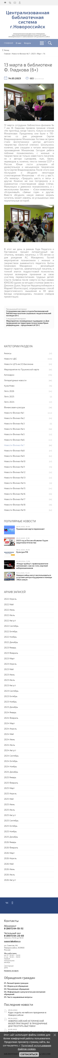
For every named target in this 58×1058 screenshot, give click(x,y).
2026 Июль (9, 874)
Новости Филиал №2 (14, 418)
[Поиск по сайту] (50, 43)
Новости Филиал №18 (14, 504)
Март (39, 54)
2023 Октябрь (10, 696)
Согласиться (29, 1054)
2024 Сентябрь (11, 755)
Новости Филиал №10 (14, 461)
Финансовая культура (14, 407)
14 (44, 54)
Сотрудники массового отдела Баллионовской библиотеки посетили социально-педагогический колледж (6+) (28, 313)
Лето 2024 (9, 401)
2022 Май (9, 604)
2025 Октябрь (10, 826)
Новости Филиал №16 (14, 493)
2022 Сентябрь (11, 626)
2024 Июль (9, 745)
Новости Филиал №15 (14, 488)
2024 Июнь (9, 739)
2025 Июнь (9, 804)
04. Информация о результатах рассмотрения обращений (24, 992)
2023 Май (9, 669)
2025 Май (9, 799)
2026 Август (10, 880)
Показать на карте (11, 971)
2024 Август (10, 750)
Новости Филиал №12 (14, 472)
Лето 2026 (9, 391)
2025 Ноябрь (10, 831)
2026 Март (9, 853)
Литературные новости (15, 380)
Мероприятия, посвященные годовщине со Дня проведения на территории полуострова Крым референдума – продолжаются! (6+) (27, 323)
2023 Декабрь (11, 707)
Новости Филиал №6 (14, 439)
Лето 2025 (9, 396)
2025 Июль (9, 809)
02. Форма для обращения (16, 986)
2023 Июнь (9, 674)
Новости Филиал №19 (14, 510)
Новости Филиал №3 (14, 423)
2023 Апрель (10, 663)
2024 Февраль (11, 718)
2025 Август (10, 815)
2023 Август (10, 685)
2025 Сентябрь (11, 820)
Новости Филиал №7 (14, 445)
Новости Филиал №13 (14, 477)
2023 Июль (9, 680)
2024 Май (9, 734)
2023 (33, 54)
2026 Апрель (10, 858)
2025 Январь (10, 777)
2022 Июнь (9, 609)
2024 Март (9, 723)
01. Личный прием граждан (16, 983)
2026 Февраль (11, 847)
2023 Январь (10, 647)
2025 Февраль (11, 782)
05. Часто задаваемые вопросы (18, 997)
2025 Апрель (10, 793)
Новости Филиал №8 (14, 450)
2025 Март (9, 788)
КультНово (9, 385)
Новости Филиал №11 (14, 466)
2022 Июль (9, 615)
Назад (6, 50)
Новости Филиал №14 (14, 483)
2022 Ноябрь (10, 636)
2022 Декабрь (11, 642)
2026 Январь (10, 842)
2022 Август (10, 620)
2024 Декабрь (11, 771)
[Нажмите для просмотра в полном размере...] (29, 101)
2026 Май (9, 863)
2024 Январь (10, 712)
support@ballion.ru (12, 941)
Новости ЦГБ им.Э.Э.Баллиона (18, 364)
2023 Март (9, 658)
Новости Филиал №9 (14, 456)
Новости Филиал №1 (14, 412)
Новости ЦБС (10, 358)
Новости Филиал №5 (14, 434)
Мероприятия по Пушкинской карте (21, 369)
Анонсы (7, 353)
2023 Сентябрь (11, 691)
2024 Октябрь (11, 761)
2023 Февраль (11, 653)
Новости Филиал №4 (14, 429)
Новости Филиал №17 (14, 499)
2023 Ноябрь (10, 701)
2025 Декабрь (11, 836)
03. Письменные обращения (16, 989)
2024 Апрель (10, 728)
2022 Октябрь (10, 631)
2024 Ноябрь (10, 766)
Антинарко (9, 374)
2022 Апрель (10, 599)
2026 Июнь (9, 869)
